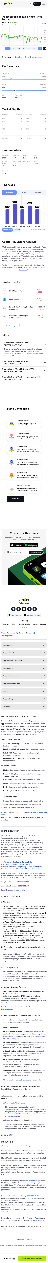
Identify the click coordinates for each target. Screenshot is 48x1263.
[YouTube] (29, 609)
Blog (13, 624)
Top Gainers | (20, 633)
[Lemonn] (24, 599)
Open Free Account (36, 552)
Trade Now (37, 4)
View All (15, 499)
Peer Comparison (33, 57)
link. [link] (28, 1089)
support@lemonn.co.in (16, 890)
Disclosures (24, 628)
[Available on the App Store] (17, 545)
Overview (6, 57)
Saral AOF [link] (8, 1135)
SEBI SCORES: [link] (30, 1181)
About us (5, 624)
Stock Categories (18, 408)
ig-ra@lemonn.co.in (12, 1116)
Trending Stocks (7, 636)
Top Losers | (30, 633)
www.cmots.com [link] (39, 1220)
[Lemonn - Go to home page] (7, 3)
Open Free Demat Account (32, 1258)
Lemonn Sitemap (39, 624)
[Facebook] (24, 609)
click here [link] (4, 1212)
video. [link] (6, 1003)
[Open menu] (43, 3)
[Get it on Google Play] (31, 545)
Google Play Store (29, 812)
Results (18, 57)
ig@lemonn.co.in (7, 1009)
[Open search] (30, 4)
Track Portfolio (24, 624)
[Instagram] (18, 609)
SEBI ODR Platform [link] (34, 1196)
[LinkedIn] (34, 609)
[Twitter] (13, 609)
